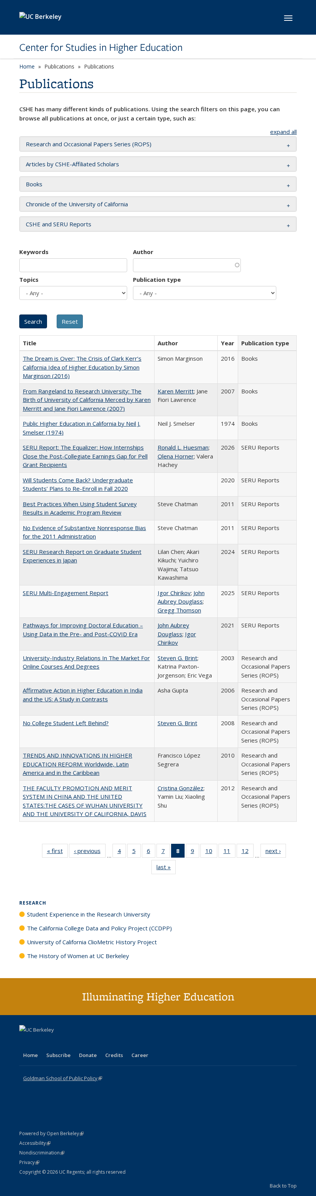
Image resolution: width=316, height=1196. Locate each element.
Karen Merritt (176, 391)
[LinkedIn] (41, 1042)
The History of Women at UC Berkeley (78, 956)
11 (229, 852)
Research (32, 903)
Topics (29, 279)
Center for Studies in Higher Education (101, 47)
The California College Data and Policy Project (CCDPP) (99, 928)
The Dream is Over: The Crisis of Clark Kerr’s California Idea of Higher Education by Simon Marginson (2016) (82, 367)
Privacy (29, 1162)
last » (166, 868)
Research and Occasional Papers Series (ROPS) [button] (88, 144)
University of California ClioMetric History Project (92, 942)
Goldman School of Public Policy (62, 1078)
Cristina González (180, 788)
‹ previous (90, 852)
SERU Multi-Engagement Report (65, 593)
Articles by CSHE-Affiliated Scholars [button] (72, 164)
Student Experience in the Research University (88, 914)
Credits (114, 1055)
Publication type (157, 279)
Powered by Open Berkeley (51, 1133)
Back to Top (283, 1185)
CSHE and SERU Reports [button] (58, 224)
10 (211, 852)
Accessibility (34, 1143)
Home (27, 66)
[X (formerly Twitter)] (26, 1042)
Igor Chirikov (174, 593)
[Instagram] (71, 1042)
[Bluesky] (86, 1042)
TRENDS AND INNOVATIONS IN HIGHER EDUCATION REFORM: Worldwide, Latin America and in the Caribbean (77, 763)
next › (276, 852)
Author (143, 252)
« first (57, 852)
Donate (88, 1055)
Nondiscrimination (41, 1152)
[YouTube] (56, 1042)
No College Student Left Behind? (66, 723)
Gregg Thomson (179, 610)
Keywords (34, 252)
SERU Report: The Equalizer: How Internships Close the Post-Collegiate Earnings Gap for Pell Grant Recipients (85, 455)
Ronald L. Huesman (183, 447)
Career (139, 1055)
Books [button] (34, 184)
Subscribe (58, 1055)
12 (248, 852)
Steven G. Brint (177, 658)
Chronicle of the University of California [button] (77, 204)
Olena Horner (176, 456)
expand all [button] (283, 131)
